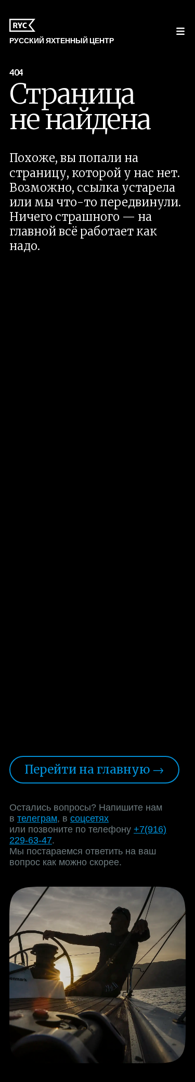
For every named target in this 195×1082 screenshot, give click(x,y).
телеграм (37, 818)
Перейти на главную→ (94, 769)
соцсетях (89, 818)
